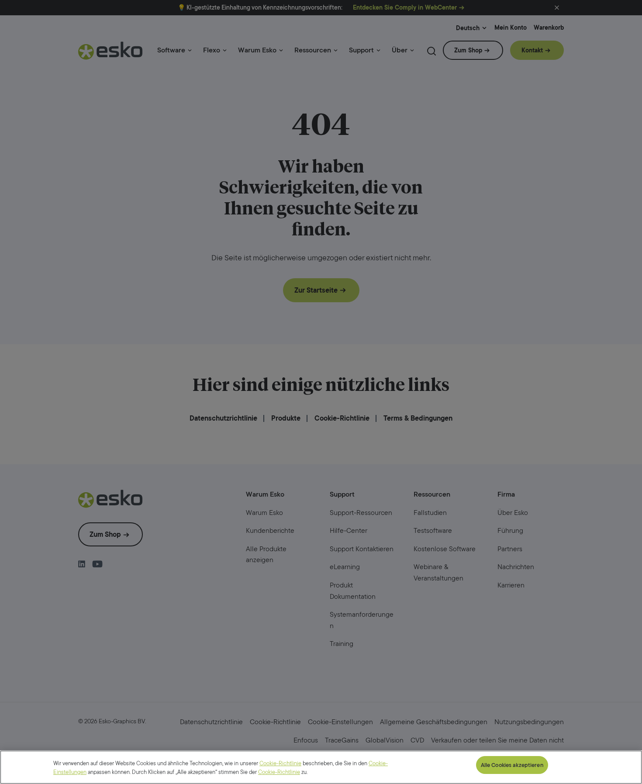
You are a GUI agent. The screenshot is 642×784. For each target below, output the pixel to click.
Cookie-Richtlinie (280, 763)
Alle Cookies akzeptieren (512, 765)
